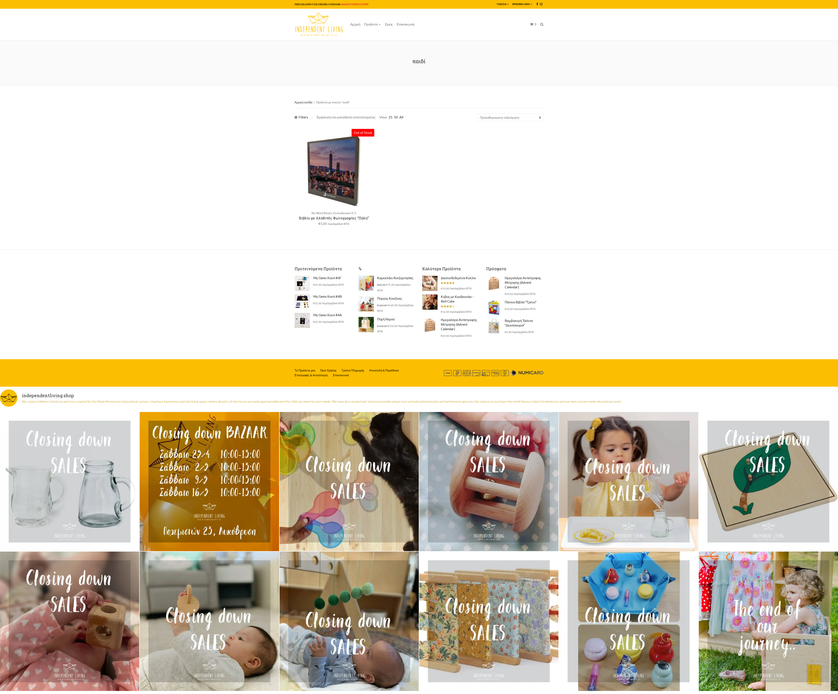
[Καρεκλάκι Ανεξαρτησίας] (366, 283)
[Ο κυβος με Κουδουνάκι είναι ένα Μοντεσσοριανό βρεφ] (69, 621)
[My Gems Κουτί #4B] (302, 301)
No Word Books (322, 213)
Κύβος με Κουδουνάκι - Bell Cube (457, 299)
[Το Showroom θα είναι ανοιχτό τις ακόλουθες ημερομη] (209, 481)
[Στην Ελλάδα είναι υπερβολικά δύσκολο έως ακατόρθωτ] (69, 481)
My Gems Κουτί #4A (327, 315)
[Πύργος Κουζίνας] (366, 303)
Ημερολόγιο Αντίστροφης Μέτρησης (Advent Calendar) (459, 324)
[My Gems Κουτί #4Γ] (302, 283)
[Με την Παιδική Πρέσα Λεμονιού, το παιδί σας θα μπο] (628, 481)
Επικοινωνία (406, 24)
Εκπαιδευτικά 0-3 (344, 213)
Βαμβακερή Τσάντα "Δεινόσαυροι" (519, 323)
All (401, 117)
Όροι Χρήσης (328, 370)
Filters (303, 117)
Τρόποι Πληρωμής (353, 370)
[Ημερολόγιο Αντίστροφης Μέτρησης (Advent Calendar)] (430, 325)
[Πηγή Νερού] (366, 324)
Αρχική (355, 24)
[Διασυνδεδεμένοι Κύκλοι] (430, 283)
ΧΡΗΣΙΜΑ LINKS (521, 4)
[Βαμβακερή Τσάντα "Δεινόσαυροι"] (493, 326)
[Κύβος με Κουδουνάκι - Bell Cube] (430, 302)
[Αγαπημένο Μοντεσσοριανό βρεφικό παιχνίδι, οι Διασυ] (209, 621)
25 (390, 117)
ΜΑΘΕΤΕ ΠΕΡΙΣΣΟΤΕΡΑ (355, 4)
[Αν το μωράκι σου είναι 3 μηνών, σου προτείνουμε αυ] (349, 621)
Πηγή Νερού (386, 319)
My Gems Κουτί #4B (327, 296)
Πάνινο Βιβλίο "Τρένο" (520, 302)
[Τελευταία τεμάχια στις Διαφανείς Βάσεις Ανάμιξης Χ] (349, 481)
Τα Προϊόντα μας (305, 370)
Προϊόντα (371, 24)
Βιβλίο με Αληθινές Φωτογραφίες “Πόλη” (334, 218)
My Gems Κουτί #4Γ (327, 278)
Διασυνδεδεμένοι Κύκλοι (458, 278)
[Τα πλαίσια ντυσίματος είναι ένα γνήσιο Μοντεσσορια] (488, 621)
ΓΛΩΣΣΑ (502, 4)
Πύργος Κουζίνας (389, 298)
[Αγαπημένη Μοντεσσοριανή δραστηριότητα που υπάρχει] (628, 621)
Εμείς (389, 24)
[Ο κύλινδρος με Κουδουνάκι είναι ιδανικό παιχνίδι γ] (488, 481)
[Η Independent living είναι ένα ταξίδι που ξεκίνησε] (768, 621)
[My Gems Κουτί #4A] (302, 320)
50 (396, 117)
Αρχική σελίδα (304, 102)
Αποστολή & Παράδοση (384, 370)
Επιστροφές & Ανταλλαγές (311, 375)
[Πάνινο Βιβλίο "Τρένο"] (493, 307)
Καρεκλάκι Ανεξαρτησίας (395, 278)
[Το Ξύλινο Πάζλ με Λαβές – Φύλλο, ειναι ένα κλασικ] (768, 481)
